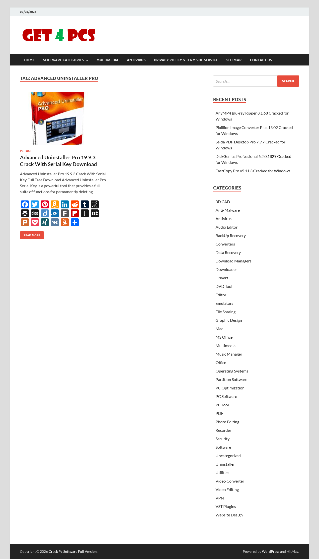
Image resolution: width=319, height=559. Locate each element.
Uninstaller (225, 464)
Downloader (226, 269)
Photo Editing (227, 421)
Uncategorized (228, 455)
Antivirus (136, 60)
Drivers (222, 277)
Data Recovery (228, 252)
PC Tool (26, 151)
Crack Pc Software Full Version (73, 551)
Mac (219, 328)
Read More (30, 234)
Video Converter (230, 481)
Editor (221, 294)
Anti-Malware (228, 210)
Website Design (229, 514)
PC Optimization (230, 387)
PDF (219, 413)
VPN (220, 498)
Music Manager (229, 354)
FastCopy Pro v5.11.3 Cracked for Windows (253, 170)
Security (223, 438)
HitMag (292, 551)
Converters (225, 244)
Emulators (224, 303)
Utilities (222, 472)
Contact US (261, 60)
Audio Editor (227, 227)
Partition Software (231, 379)
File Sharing (226, 311)
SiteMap (233, 60)
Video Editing (227, 489)
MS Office (224, 337)
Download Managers (233, 260)
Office (221, 362)
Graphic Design (229, 320)
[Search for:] (256, 81)
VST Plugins (226, 506)
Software (223, 447)
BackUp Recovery (231, 235)
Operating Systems (232, 371)
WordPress (270, 551)
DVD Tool (224, 286)
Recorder (223, 430)
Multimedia (107, 60)
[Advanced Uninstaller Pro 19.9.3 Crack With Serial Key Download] (63, 118)
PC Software (226, 396)
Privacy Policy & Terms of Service (186, 60)
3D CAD (223, 201)
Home (29, 60)
